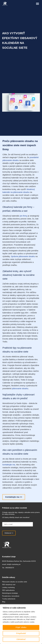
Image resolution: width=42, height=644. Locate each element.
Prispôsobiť (21, 633)
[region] (21, 624)
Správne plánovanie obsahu (23, 256)
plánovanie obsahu (20, 388)
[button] (37, 3)
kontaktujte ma (8, 465)
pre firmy (23, 216)
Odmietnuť (21, 639)
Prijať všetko (21, 627)
